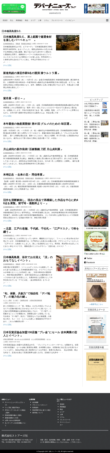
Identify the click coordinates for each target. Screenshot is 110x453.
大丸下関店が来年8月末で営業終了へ (91, 104)
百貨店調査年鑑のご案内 (13, 415)
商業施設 (19, 20)
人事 (39, 20)
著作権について (37, 412)
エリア (33, 20)
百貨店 (5, 20)
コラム (46, 20)
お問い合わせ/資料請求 (12, 420)
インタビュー (70, 20)
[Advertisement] (96, 63)
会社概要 (35, 402)
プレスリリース (57, 20)
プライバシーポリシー (39, 405)
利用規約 (35, 407)
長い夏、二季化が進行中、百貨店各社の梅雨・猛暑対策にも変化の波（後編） (92, 125)
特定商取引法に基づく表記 (41, 410)
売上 (11, 20)
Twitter (89, 258)
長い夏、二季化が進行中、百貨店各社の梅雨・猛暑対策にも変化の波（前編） (92, 137)
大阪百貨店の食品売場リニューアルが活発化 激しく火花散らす (92, 114)
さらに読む (7, 65)
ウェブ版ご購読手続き (12, 407)
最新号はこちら (97, 304)
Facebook (90, 262)
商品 (26, 20)
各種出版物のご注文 (11, 418)
